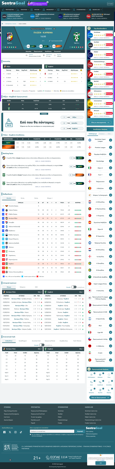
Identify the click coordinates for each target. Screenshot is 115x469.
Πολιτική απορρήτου (91, 434)
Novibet (96, 42)
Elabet (96, 52)
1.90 (66, 147)
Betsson (96, 110)
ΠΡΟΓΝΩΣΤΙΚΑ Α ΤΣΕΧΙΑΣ (10, 23)
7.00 (23, 147)
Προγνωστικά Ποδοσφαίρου (39, 411)
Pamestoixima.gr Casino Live (93, 420)
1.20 (17, 143)
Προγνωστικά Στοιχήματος (11, 414)
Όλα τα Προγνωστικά (98, 397)
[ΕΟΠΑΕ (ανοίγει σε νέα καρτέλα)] (64, 457)
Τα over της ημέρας (36, 417)
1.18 (17, 147)
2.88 (44, 143)
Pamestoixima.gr (99, 61)
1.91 (66, 143)
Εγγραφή (80, 431)
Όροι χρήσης (89, 431)
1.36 (50, 147)
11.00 (28, 143)
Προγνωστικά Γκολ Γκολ (38, 414)
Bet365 (96, 81)
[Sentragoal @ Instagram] (15, 432)
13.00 (28, 147)
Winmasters (97, 91)
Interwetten (98, 101)
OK (101, 463)
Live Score (7, 417)
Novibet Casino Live (90, 414)
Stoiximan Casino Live (91, 411)
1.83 (71, 147)
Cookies (102, 460)
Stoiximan (97, 32)
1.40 (50, 143)
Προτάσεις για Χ (35, 420)
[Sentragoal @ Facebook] (4, 432)
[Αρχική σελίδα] (2, 23)
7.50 (23, 143)
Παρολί (33, 423)
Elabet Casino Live (90, 417)
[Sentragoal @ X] (10, 432)
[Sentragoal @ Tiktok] (21, 432)
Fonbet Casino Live (90, 423)
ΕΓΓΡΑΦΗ (110, 4)
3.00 (44, 147)
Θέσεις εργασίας (90, 436)
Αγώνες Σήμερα (8, 420)
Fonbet (96, 71)
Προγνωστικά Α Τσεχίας (38, 28)
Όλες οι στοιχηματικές (98, 122)
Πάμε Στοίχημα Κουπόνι (10, 411)
